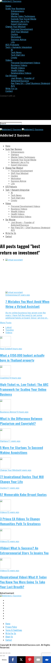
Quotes (14, 34)
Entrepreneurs (17, 11)
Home (8, 6)
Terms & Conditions (13, 630)
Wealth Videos (18, 68)
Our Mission (11, 75)
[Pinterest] (30, 659)
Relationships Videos (21, 73)
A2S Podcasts (12, 44)
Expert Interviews (19, 24)
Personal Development (22, 29)
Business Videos (19, 65)
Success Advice (18, 39)
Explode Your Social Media (23, 19)
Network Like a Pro (20, 21)
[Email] (38, 659)
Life (13, 42)
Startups (15, 13)
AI (12, 50)
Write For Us (11, 88)
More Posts (5, 322)
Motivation (16, 37)
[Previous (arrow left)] (1, 655)
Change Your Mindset (15, 26)
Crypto (14, 57)
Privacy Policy (11, 627)
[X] (21, 659)
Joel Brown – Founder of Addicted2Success (22, 79)
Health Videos (17, 70)
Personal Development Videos (25, 62)
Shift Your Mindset (19, 32)
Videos (8, 60)
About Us (9, 636)
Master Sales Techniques (23, 16)
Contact (9, 91)
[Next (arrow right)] (4, 655)
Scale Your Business (15, 8)
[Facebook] (13, 659)
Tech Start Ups (18, 55)
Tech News (16, 52)
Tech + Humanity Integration (18, 47)
